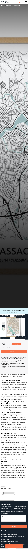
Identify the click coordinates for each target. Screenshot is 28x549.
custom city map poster (6, 392)
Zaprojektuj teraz (14, 546)
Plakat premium (6, 347)
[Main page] (5, 2)
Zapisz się (14, 526)
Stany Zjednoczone (7, 5)
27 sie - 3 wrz (13, 310)
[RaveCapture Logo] (14, 483)
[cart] (22, 2)
